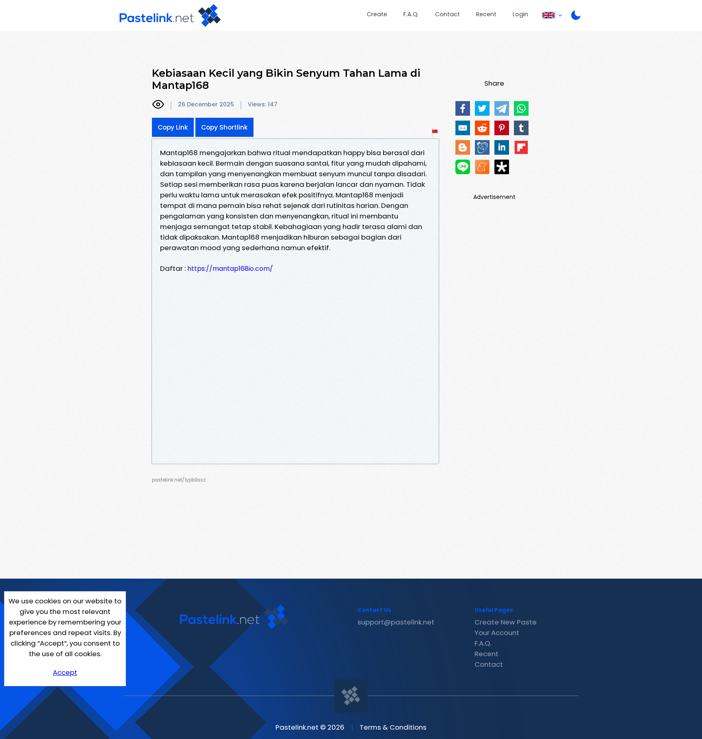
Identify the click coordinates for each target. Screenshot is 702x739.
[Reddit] (482, 128)
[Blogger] (462, 147)
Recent (486, 14)
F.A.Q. (411, 14)
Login (520, 14)
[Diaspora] (501, 167)
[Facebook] (462, 108)
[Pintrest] (501, 128)
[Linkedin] (501, 147)
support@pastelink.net (396, 622)
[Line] (462, 167)
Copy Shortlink (224, 127)
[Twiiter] (482, 108)
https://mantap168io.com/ (230, 268)
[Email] (462, 128)
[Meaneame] (482, 167)
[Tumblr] (521, 128)
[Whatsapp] (521, 108)
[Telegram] (501, 108)
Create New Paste (505, 622)
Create (377, 14)
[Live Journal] (482, 147)
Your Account (496, 632)
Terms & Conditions (393, 727)
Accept (65, 672)
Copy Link (173, 127)
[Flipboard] (521, 147)
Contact (447, 14)
